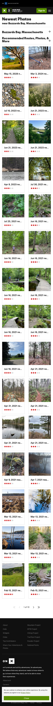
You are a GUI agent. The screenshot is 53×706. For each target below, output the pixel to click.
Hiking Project (32, 633)
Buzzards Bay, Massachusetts (22, 31)
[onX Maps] (8, 663)
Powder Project (33, 641)
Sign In (41, 10)
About (5, 625)
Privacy (39, 703)
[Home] (13, 10)
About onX (7, 680)
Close (26, 698)
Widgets (6, 633)
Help (5, 629)
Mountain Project (33, 625)
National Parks (33, 645)
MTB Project (32, 629)
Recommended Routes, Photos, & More (25, 39)
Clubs (5, 637)
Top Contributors (9, 641)
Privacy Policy (25, 693)
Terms (32, 703)
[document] (26, 694)
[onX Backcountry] (10, 3)
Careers (6, 684)
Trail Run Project (33, 637)
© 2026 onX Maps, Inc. (19, 703)
